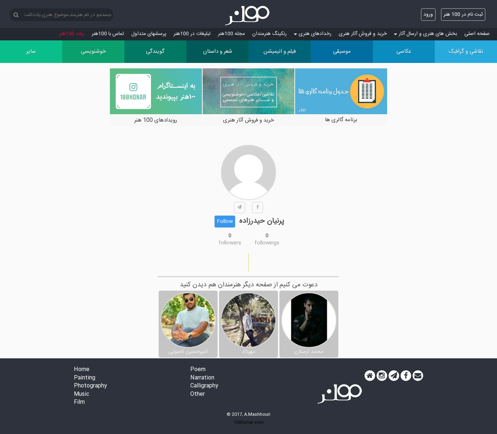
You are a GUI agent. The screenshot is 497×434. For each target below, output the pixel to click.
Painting (84, 378)
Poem (198, 370)
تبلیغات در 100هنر (192, 33)
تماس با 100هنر (108, 33)
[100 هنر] (248, 16)
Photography (90, 386)
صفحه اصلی (477, 33)
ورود (428, 14)
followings (267, 243)
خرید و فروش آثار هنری (363, 33)
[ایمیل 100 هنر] (418, 375)
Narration (202, 378)
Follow (225, 221)
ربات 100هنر (71, 33)
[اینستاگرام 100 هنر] (382, 375)
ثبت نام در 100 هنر (463, 14)
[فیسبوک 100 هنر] (406, 375)
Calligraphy (204, 386)
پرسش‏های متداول (148, 33)
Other (197, 394)
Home (82, 370)
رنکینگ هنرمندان (269, 33)
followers (230, 243)
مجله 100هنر (231, 33)
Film (79, 402)
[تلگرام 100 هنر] (394, 375)
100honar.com (249, 422)
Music (81, 394)
